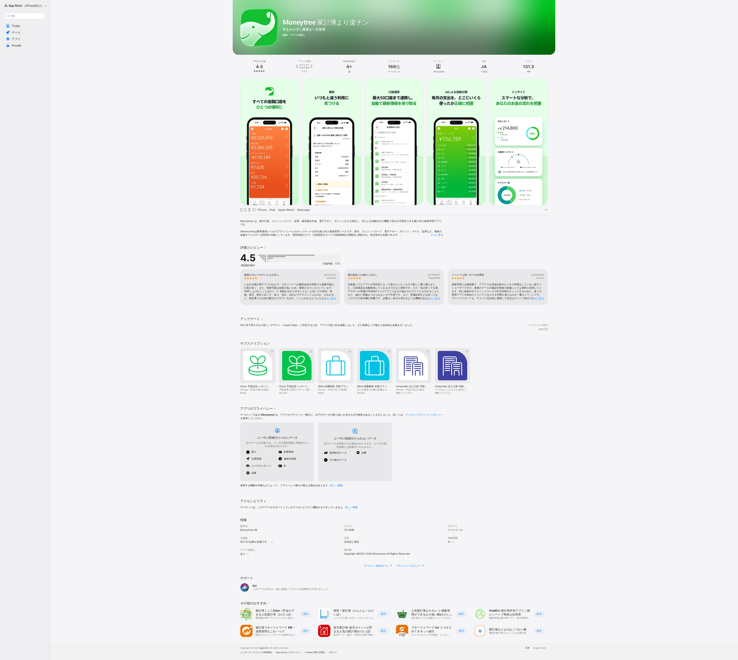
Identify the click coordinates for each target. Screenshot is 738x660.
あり (242, 553)
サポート (333, 652)
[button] (25, 26)
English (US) (540, 648)
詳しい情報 (336, 485)
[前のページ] (236, 142)
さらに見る (437, 234)
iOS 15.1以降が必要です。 (254, 541)
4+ (449, 541)
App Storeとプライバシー (288, 652)
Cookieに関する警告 (315, 652)
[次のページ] (551, 142)
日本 (527, 648)
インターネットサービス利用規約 (256, 652)
